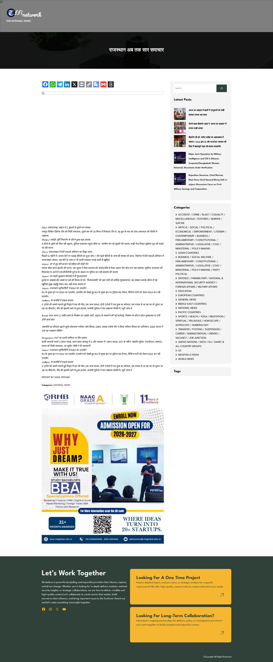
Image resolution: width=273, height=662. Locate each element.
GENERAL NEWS (187, 300)
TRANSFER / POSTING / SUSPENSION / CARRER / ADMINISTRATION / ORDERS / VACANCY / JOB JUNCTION (198, 333)
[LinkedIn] (67, 84)
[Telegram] (60, 84)
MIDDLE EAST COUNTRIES (192, 304)
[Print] (81, 84)
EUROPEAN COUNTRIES (191, 295)
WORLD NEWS (186, 359)
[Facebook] (45, 84)
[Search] (221, 88)
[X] (74, 84)
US (179, 350)
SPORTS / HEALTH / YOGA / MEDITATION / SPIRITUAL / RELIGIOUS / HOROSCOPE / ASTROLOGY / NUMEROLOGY (200, 320)
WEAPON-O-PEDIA (188, 355)
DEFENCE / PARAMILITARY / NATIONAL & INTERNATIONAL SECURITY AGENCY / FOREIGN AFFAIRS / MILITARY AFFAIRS (199, 282)
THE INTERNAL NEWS (18, 21)
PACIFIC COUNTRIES (189, 312)
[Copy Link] (89, 84)
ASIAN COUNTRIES (188, 253)
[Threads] (110, 84)
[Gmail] (103, 84)
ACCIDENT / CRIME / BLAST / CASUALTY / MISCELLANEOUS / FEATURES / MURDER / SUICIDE (200, 219)
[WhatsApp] (52, 84)
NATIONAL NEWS (62, 385)
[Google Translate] (96, 84)
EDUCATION (184, 291)
